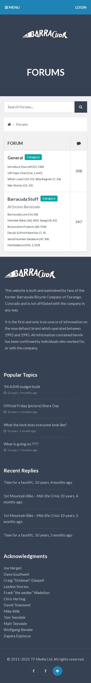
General (15, 157)
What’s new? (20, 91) (21, 179)
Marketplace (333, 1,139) (24, 245)
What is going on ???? (21, 444)
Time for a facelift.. (19, 482)
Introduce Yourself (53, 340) (26, 167)
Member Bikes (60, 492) (23, 220)
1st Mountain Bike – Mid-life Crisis (32, 496)
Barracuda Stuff (23, 199)
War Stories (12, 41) (20, 185)
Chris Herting (14, 599)
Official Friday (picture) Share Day (31, 406)
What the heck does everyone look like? (35, 425)
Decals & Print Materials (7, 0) (27, 233)
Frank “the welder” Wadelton (27, 592)
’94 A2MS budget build (22, 386)
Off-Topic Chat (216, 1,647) (25, 173)
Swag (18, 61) (48, 220)
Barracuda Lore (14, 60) (23, 214)
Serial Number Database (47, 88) (28, 239)
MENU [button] (14, 7)
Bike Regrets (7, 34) (48, 179)
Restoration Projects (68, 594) (27, 226)
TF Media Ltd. (42, 659)
